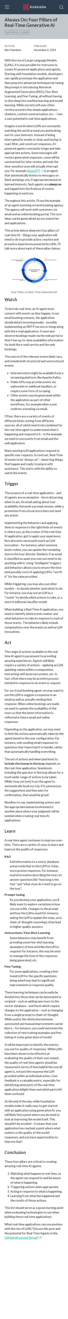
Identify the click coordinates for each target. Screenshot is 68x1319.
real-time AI (12, 32)
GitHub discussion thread (21, 1237)
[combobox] (61, 7)
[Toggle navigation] (7, 7)
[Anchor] (19, 299)
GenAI (25, 32)
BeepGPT (34, 171)
